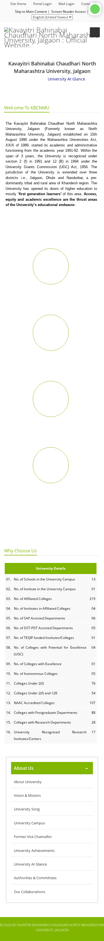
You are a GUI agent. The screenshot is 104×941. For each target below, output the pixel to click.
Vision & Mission (27, 795)
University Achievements (34, 850)
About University (28, 781)
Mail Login (66, 3)
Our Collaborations (29, 891)
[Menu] (95, 32)
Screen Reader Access (68, 11)
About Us (24, 768)
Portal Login (42, 3)
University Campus (29, 822)
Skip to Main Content (31, 11)
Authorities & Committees (35, 877)
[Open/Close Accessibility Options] (95, 9)
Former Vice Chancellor (33, 836)
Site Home (18, 3)
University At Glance (30, 864)
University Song (27, 809)
